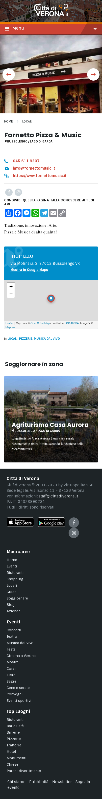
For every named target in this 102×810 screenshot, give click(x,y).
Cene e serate (18, 688)
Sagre (11, 681)
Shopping (15, 579)
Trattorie (14, 745)
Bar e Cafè (15, 726)
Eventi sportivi (19, 700)
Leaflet (9, 323)
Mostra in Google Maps (29, 270)
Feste (11, 649)
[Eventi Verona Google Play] (51, 525)
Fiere (11, 675)
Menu (18, 28)
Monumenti (16, 758)
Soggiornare (17, 598)
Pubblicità (39, 781)
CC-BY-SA (72, 323)
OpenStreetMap (40, 323)
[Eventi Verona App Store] (20, 525)
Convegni (15, 694)
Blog (11, 604)
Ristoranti (15, 572)
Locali (27, 121)
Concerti (14, 630)
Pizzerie (25, 339)
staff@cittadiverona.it (58, 496)
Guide (12, 592)
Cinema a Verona (21, 655)
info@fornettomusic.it (34, 168)
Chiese (12, 764)
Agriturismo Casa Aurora (50, 425)
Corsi (11, 668)
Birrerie (13, 732)
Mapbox (10, 327)
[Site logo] (51, 15)
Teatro (12, 636)
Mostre (13, 662)
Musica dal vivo (47, 339)
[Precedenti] (8, 74)
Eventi (12, 566)
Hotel (11, 751)
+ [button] (11, 286)
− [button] (11, 294)
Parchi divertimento (24, 771)
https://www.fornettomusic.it (40, 175)
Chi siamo (16, 781)
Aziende (14, 611)
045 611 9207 (26, 160)
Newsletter (62, 781)
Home (8, 121)
